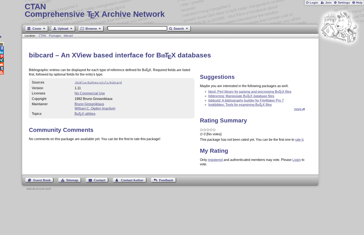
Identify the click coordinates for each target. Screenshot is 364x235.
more (298, 109)
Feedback (166, 180)
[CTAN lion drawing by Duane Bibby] (338, 51)
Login (314, 2)
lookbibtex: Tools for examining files (240, 104)
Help (359, 2)
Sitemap (72, 180)
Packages (55, 35)
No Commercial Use (90, 93)
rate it (299, 139)
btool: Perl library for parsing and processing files (249, 91)
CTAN (42, 35)
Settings (344, 2)
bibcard (68, 35)
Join (328, 2)
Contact (99, 180)
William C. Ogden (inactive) (95, 108)
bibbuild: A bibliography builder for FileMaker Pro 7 (246, 100)
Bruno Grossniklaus (89, 104)
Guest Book (42, 180)
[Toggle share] (1, 37)
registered (215, 160)
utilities (85, 114)
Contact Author (132, 180)
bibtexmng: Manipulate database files (241, 96)
